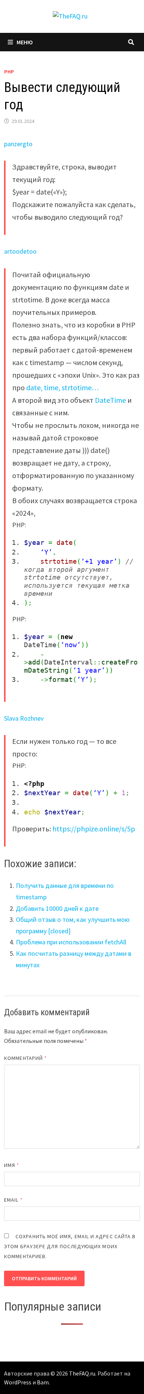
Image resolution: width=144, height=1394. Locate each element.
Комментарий (25, 1058)
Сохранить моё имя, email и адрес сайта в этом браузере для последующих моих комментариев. (70, 1246)
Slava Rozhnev (24, 718)
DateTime (110, 400)
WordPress (17, 1382)
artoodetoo (20, 251)
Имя (11, 1165)
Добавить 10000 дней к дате (57, 908)
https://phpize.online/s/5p (93, 828)
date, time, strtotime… (62, 387)
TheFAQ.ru (82, 1373)
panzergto (18, 144)
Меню (25, 42)
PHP (9, 71)
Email (13, 1199)
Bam (43, 1382)
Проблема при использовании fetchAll (71, 942)
